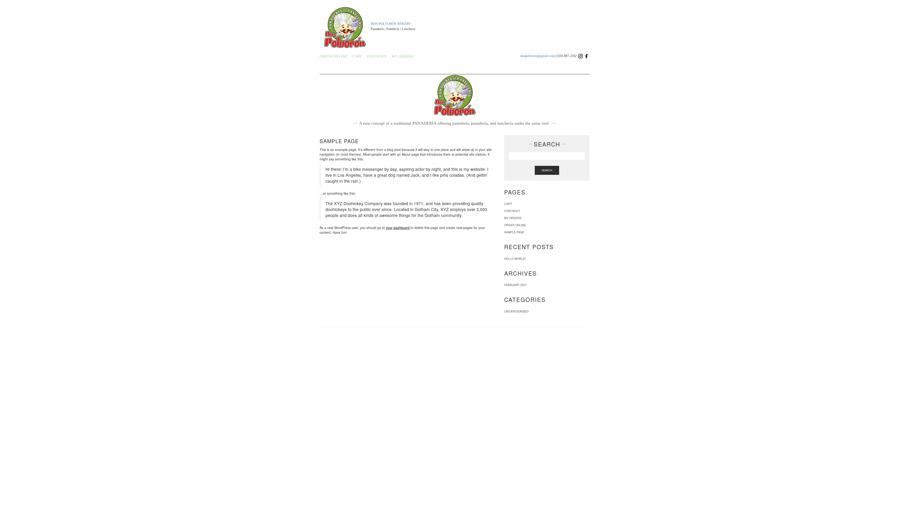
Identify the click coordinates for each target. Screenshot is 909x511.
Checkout (377, 56)
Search (547, 170)
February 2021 (515, 285)
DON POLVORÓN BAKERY (391, 24)
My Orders (402, 56)
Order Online (334, 56)
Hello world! (515, 258)
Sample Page (514, 232)
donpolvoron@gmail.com (538, 56)
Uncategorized (516, 311)
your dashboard (398, 227)
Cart (357, 56)
